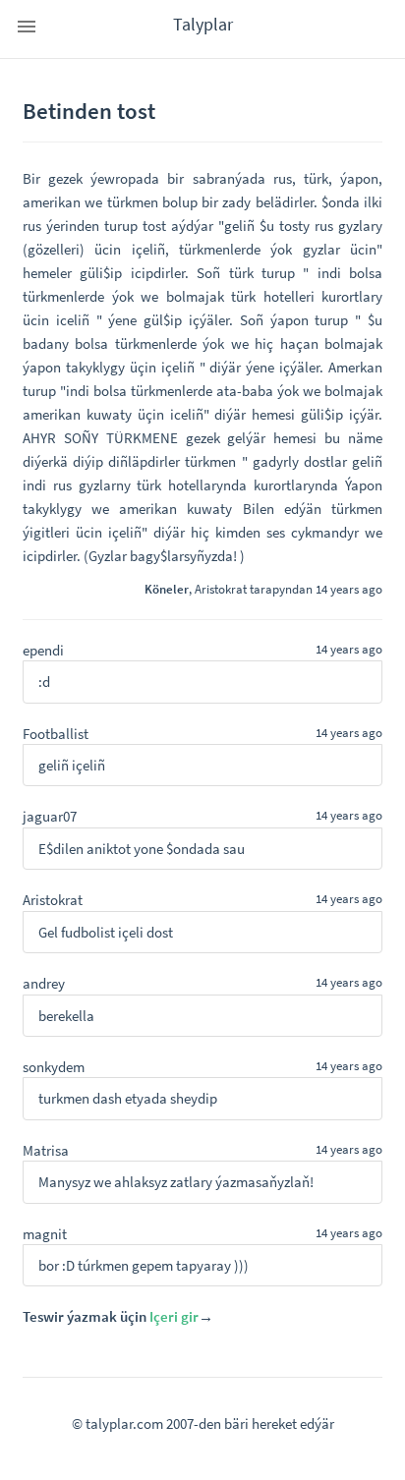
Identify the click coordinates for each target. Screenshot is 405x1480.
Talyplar (203, 24)
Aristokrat (221, 589)
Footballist (55, 733)
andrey (44, 983)
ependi (43, 650)
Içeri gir (174, 1316)
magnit (45, 1233)
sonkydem (54, 1066)
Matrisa (46, 1150)
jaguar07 (50, 816)
